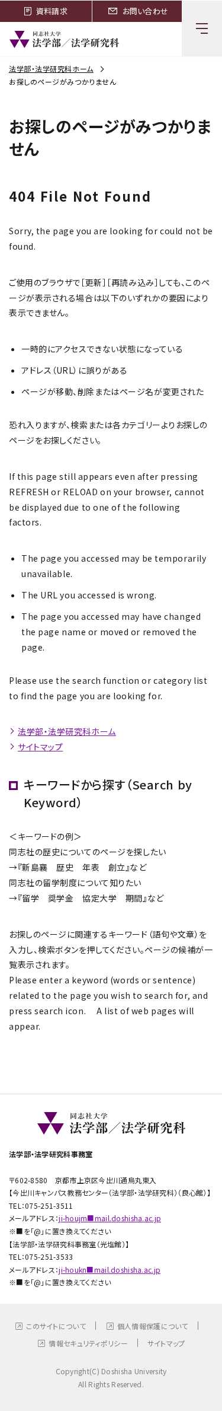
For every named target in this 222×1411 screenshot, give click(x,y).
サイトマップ (40, 747)
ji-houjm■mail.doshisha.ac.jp (110, 1218)
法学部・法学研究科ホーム (51, 68)
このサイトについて (56, 1326)
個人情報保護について (152, 1326)
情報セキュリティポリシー (88, 1343)
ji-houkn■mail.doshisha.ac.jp (109, 1270)
